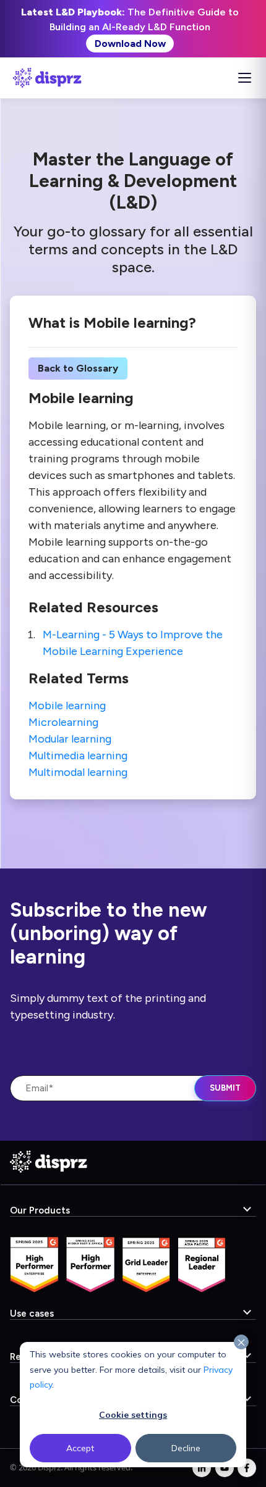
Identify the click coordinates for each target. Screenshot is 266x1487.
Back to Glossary (78, 368)
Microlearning (63, 722)
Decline (185, 1448)
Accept (80, 1448)
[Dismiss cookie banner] (241, 1342)
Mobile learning (67, 705)
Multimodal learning (77, 772)
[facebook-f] (247, 1468)
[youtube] (224, 1468)
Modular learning (69, 739)
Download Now (130, 43)
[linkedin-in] (201, 1468)
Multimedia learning (77, 755)
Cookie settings (133, 1414)
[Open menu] (244, 78)
